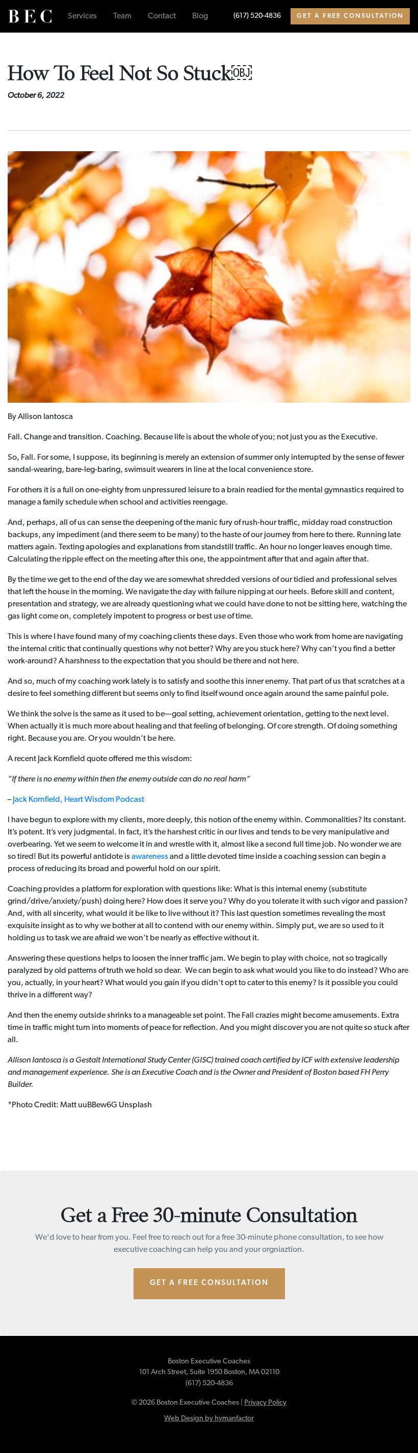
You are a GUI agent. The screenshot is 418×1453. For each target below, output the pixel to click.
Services (82, 16)
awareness (150, 857)
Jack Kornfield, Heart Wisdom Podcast (78, 800)
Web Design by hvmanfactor (209, 1418)
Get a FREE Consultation (350, 16)
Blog (200, 16)
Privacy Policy (265, 1403)
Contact (162, 16)
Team (122, 16)
